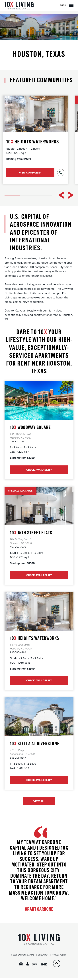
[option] (35, 140)
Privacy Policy (59, 955)
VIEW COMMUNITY (30, 173)
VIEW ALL (39, 801)
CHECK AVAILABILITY (39, 403)
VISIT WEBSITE (39, 719)
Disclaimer (43, 955)
